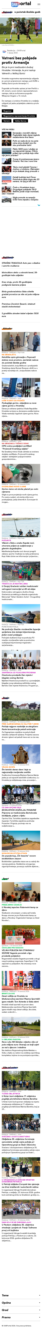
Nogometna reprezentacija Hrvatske (19, 116)
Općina (6, 1302)
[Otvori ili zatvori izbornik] (39, 4)
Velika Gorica (20, 121)
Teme (5, 1295)
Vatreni (6, 121)
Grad (5, 1310)
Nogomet (7, 111)
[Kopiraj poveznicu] (37, 26)
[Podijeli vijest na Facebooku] (37, 22)
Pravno (6, 1317)
